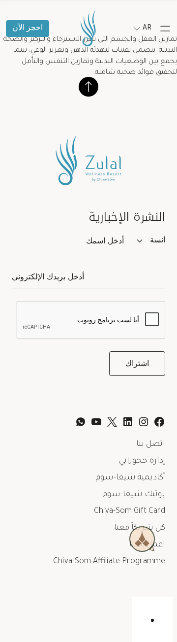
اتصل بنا (150, 444)
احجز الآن (27, 28)
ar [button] (147, 29)
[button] (165, 28)
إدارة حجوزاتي (142, 461)
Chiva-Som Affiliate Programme (109, 561)
